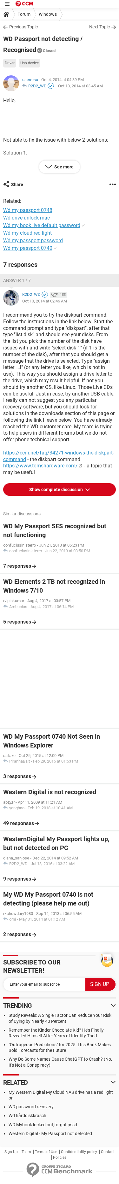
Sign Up (11, 1152)
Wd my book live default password (41, 225)
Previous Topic (23, 26)
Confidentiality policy (79, 1152)
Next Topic (99, 26)
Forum (23, 14)
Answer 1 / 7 (17, 280)
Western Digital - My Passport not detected (50, 1133)
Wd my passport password (33, 240)
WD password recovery (31, 1106)
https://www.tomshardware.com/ (40, 466)
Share (17, 184)
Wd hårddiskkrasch (27, 1115)
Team (26, 1152)
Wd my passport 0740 (27, 248)
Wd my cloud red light (27, 233)
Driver (10, 63)
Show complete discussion (56, 489)
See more (63, 166)
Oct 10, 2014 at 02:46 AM (44, 301)
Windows (48, 14)
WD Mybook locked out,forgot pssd (43, 1124)
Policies (59, 1157)
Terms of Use (46, 1152)
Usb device (29, 63)
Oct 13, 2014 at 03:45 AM (80, 86)
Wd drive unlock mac (26, 218)
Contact (108, 1152)
